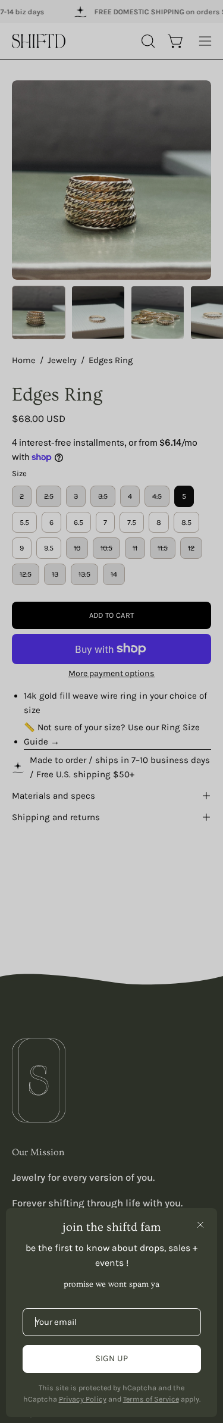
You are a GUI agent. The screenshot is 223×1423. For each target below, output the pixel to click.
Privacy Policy (82, 1398)
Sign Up (111, 1358)
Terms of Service (151, 1398)
